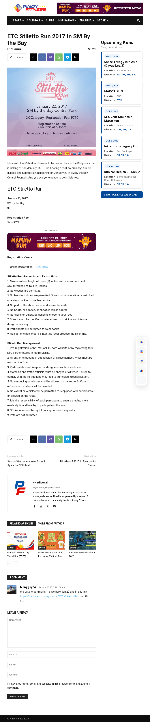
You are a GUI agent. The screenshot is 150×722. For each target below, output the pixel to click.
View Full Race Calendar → (122, 194)
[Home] (141, 342)
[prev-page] (9, 563)
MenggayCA (28, 587)
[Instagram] (42, 506)
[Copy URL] (33, 57)
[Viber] (50, 57)
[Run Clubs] (141, 370)
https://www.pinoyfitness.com (46, 488)
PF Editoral (16, 48)
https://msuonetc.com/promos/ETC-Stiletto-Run (49, 596)
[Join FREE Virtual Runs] (141, 361)
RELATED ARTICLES (21, 523)
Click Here (42, 267)
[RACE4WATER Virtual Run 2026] (82, 540)
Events (11, 548)
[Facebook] (42, 57)
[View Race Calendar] (141, 351)
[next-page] (15, 563)
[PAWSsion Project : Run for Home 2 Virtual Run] (51, 540)
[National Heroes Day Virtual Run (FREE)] (20, 540)
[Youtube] (55, 506)
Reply (22, 601)
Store (101, 20)
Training (85, 20)
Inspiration (66, 20)
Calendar (33, 20)
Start (17, 20)
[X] (49, 506)
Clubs (50, 20)
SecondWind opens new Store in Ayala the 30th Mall (26, 463)
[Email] (75, 57)
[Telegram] (67, 57)
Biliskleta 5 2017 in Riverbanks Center (78, 463)
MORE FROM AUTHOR (51, 523)
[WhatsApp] (59, 57)
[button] (138, 20)
